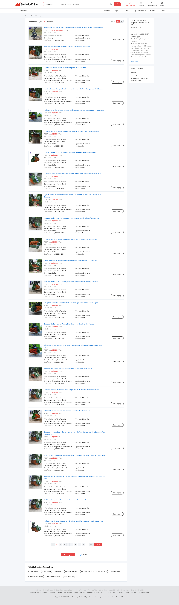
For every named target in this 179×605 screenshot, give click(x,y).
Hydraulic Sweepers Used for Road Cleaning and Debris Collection (65, 68)
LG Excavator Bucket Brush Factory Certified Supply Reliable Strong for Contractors (70, 260)
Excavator (134, 72)
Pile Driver (134, 75)
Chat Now (85, 555)
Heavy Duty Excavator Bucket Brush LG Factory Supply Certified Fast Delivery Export (71, 303)
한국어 (103, 592)
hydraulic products (101, 571)
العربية (97, 592)
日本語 (109, 592)
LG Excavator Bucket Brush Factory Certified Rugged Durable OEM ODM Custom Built (71, 131)
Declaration (111, 597)
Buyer (116, 11)
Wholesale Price (92, 590)
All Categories (22, 11)
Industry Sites (103, 590)
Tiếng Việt (134, 592)
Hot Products (38, 590)
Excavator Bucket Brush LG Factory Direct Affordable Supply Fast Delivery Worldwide (71, 282)
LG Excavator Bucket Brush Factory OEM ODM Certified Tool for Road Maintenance (70, 239)
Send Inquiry (117, 39)
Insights (142, 590)
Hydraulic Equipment (53, 577)
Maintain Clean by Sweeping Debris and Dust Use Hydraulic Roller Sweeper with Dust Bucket (73, 89)
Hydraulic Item (115, 571)
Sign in (162, 5)
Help (127, 11)
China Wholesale (81, 590)
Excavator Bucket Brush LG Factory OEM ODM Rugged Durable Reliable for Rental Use (71, 218)
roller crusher (34, 571)
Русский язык (68, 592)
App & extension (139, 11)
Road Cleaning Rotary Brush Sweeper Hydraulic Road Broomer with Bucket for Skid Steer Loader (75, 455)
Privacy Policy (120, 597)
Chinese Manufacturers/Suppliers (65, 590)
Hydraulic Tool (69, 577)
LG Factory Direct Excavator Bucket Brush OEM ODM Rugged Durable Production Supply (72, 174)
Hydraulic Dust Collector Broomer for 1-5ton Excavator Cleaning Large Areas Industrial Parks (73, 521)
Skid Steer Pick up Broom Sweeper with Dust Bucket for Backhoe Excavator (68, 500)
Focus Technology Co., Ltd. (76, 597)
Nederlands (90, 592)
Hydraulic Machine (71, 571)
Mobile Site (134, 590)
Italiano (76, 592)
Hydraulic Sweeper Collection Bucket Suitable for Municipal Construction (67, 47)
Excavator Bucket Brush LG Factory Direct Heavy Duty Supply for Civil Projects (69, 324)
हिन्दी (114, 592)
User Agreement (101, 597)
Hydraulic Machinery (36, 577)
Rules (162, 11)
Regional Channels (114, 590)
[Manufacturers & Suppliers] (26, 4)
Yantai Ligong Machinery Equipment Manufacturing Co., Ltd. (140, 23)
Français (59, 592)
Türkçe (127, 592)
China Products (49, 590)
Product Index (125, 590)
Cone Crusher (46, 571)
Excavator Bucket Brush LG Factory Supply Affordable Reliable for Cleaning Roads (70, 152)
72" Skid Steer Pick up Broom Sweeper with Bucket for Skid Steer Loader (67, 411)
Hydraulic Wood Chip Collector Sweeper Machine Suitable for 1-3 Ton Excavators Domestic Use (74, 110)
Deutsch (82, 592)
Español (44, 592)
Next (98, 545)
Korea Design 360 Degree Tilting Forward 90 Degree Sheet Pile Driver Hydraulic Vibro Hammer (73, 28)
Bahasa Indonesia (144, 592)
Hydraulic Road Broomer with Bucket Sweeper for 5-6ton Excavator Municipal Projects (71, 390)
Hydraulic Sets (86, 571)
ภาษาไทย (120, 592)
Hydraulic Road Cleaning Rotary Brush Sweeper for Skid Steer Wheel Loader (68, 368)
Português (52, 592)
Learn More (135, 61)
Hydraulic (58, 571)
